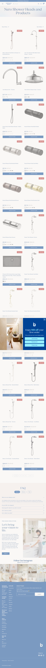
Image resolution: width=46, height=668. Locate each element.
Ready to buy (34, 345)
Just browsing (34, 338)
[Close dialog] (44, 319)
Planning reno (34, 341)
